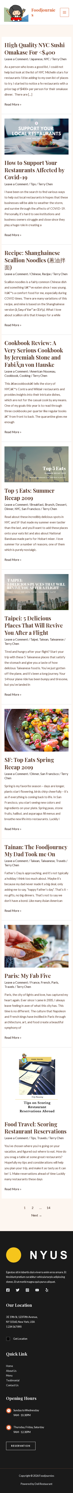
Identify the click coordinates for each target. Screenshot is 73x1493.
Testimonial (12, 1380)
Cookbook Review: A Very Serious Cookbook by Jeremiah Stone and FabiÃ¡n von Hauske (33, 353)
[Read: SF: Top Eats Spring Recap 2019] (36, 730)
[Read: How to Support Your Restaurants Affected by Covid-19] (36, 136)
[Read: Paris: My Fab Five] (36, 946)
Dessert (61, 504)
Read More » (12, 104)
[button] (20, 1446)
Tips (33, 184)
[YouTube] (37, 1290)
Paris (54, 982)
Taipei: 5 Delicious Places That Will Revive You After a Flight (33, 625)
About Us (11, 1370)
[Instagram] (27, 1290)
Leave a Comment (16, 59)
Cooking (24, 375)
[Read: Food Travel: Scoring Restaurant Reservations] (36, 1083)
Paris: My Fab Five (27, 975)
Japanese (36, 59)
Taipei (34, 639)
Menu (9, 1375)
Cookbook (11, 375)
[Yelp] (47, 1290)
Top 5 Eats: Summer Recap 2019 (29, 494)
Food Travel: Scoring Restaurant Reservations (35, 1127)
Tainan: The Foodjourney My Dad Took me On (35, 850)
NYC (47, 59)
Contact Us (12, 1385)
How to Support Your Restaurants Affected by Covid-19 (34, 170)
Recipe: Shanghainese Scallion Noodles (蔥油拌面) (34, 260)
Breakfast (37, 504)
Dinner (8, 509)
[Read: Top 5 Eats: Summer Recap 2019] (36, 464)
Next (36, 1215)
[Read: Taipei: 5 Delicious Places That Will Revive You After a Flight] (36, 591)
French (45, 982)
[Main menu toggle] (64, 12)
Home (9, 1366)
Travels (61, 861)
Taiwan (43, 639)
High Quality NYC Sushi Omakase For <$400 (34, 48)
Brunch (49, 504)
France (35, 982)
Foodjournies (43, 12)
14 (48, 1208)
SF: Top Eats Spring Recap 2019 (29, 763)
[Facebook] (8, 1290)
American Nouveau (42, 371)
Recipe (46, 274)
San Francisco (31, 509)
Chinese (35, 274)
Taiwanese (57, 639)
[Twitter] (17, 1290)
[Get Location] (16, 1338)
